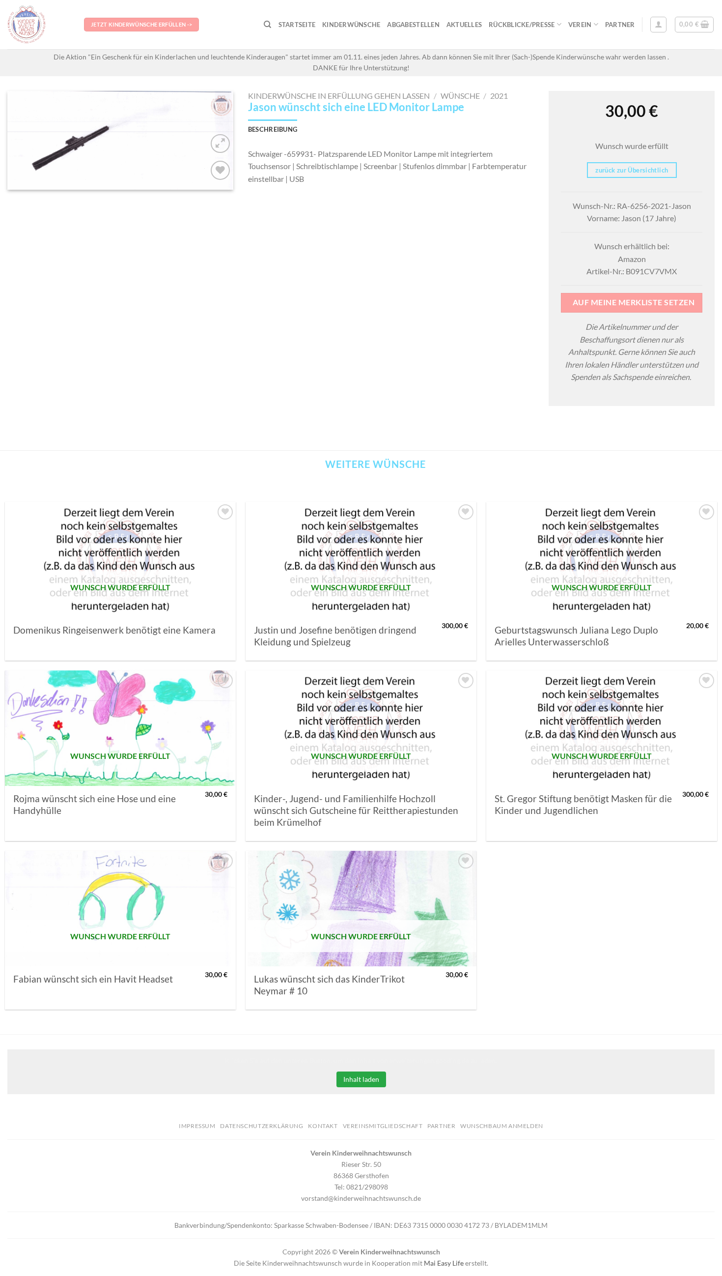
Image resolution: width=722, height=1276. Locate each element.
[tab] (272, 129)
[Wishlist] (220, 170)
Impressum (197, 1126)
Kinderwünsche (351, 25)
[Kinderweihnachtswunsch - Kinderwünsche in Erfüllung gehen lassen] (38, 24)
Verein (580, 25)
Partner (620, 25)
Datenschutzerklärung (261, 1126)
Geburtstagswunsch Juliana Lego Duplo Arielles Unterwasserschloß (576, 636)
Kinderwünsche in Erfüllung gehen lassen (339, 95)
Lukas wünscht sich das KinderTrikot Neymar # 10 (329, 985)
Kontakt (322, 1126)
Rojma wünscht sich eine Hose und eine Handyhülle (94, 804)
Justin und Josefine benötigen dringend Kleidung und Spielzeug (335, 636)
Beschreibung (272, 129)
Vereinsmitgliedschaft (383, 1126)
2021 (499, 95)
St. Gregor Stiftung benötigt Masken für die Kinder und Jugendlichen (583, 804)
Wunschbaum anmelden (501, 1126)
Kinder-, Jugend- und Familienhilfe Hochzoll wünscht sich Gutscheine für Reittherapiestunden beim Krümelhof (356, 810)
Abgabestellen (413, 25)
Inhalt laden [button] (361, 1079)
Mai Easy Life (444, 1263)
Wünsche (460, 95)
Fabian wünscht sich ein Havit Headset (93, 979)
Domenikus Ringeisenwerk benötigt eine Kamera (114, 630)
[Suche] (267, 24)
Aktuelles (464, 25)
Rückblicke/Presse (522, 25)
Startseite (297, 25)
